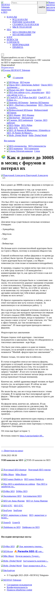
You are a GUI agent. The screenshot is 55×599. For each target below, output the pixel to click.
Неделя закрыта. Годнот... (28, 556)
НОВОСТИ (12, 39)
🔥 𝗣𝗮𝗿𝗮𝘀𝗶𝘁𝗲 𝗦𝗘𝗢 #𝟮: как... (28, 551)
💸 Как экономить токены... (29, 546)
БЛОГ (10, 37)
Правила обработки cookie (19, 590)
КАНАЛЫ (12, 17)
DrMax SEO (22, 491)
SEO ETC (24, 128)
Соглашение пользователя (19, 585)
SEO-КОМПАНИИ (21, 34)
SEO (9, 29)
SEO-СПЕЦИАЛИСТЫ (23, 32)
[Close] (2, 54)
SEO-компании (31, 148)
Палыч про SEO (33, 90)
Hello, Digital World (38, 135)
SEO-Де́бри (26, 125)
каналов (18, 77)
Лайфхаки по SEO (31, 527)
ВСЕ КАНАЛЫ (20, 19)
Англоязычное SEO (32, 496)
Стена (37, 151)
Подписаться (7, 67)
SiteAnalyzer (27, 117)
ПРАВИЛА (17, 47)
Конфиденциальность (17, 587)
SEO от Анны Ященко (37, 501)
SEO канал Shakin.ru (34, 479)
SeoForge (17, 510)
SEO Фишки (28, 115)
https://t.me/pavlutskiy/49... (32, 436)
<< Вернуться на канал (12, 450)
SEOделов (25, 82)
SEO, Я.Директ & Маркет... (20, 133)
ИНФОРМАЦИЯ (20, 44)
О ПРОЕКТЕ (13, 42)
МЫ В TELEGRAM (22, 27)
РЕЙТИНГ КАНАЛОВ (23, 22)
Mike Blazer (21, 474)
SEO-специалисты (37, 146)
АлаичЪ (16, 522)
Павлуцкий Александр (36, 175)
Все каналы (9, 140)
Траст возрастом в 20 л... (35, 565)
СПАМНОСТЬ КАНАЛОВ (25, 24)
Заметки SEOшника (39, 102)
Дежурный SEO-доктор (39, 470)
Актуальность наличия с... (35, 561)
